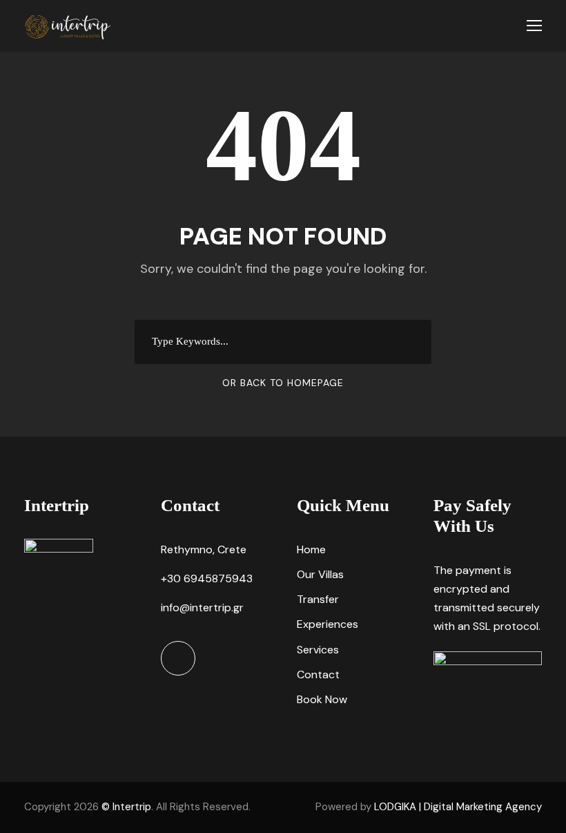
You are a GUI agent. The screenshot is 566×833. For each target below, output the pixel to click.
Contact (318, 674)
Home (311, 549)
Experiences (327, 624)
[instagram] (178, 658)
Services (318, 649)
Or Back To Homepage (283, 382)
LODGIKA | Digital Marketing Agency (458, 807)
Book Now (322, 699)
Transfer (318, 599)
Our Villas (320, 574)
